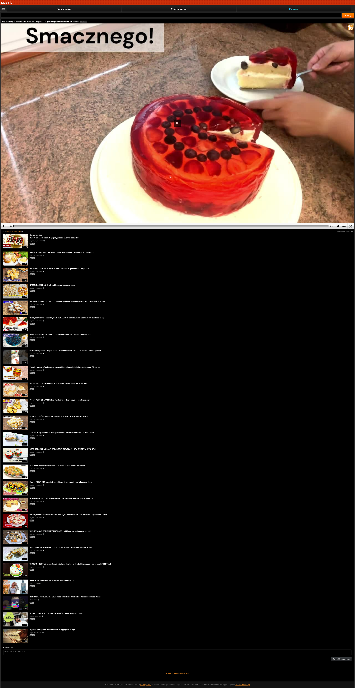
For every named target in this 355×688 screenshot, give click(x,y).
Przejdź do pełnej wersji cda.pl (177, 673)
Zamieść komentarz (341, 659)
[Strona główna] (6, 2)
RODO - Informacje (242, 685)
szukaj (348, 15)
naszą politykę (145, 685)
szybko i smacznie (14, 231)
